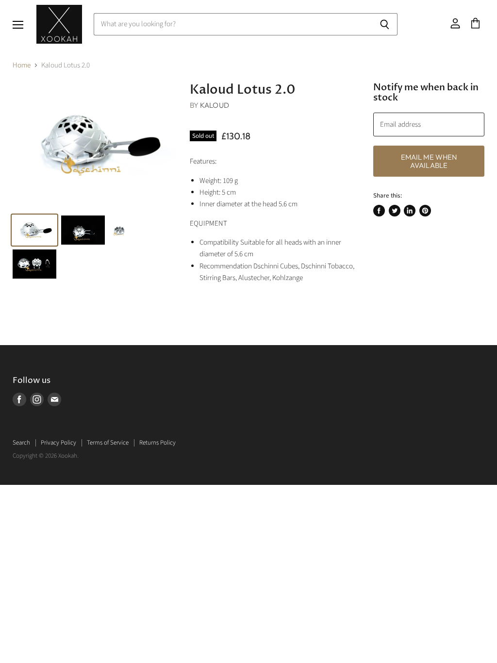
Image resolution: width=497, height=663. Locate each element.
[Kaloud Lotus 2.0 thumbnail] (34, 230)
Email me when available (429, 161)
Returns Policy (157, 442)
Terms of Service (108, 442)
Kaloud (214, 105)
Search (21, 442)
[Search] (385, 24)
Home (22, 65)
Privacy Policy (58, 442)
